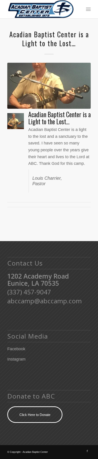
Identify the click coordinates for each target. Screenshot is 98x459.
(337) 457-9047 (29, 292)
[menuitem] (88, 9)
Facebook (16, 349)
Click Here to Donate (34, 415)
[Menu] (88, 9)
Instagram (16, 359)
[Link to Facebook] (87, 451)
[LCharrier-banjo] (49, 86)
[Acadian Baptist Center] (40, 9)
